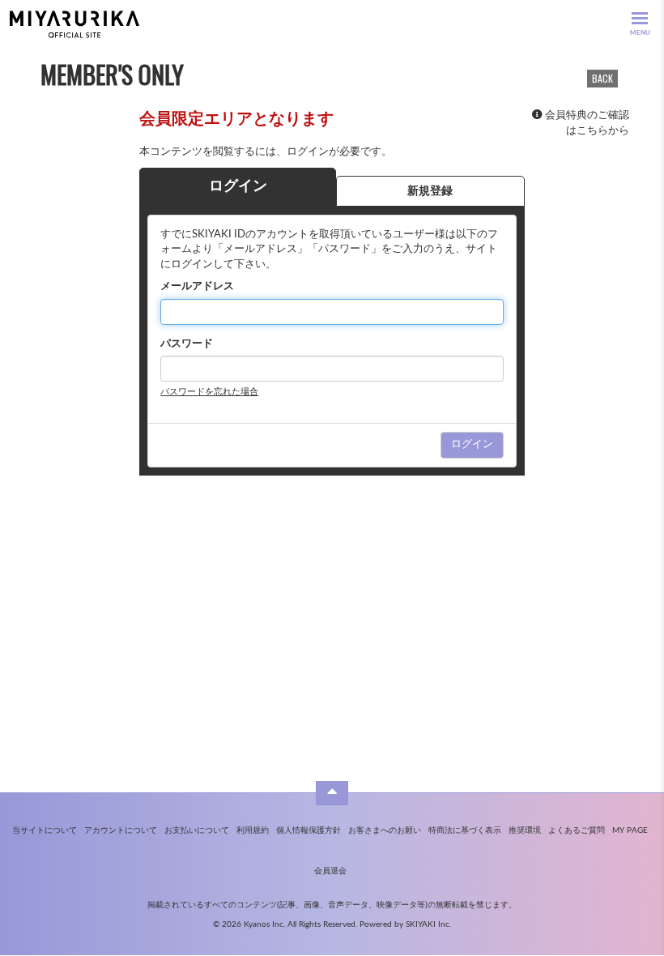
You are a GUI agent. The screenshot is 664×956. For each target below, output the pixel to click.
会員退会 (330, 871)
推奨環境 (525, 830)
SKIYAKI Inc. (428, 924)
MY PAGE (630, 830)
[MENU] (639, 18)
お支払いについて (196, 830)
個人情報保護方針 (308, 830)
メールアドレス (197, 286)
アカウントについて (120, 830)
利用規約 (252, 830)
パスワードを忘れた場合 (209, 391)
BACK (602, 78)
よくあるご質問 (576, 830)
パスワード (186, 344)
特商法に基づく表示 (464, 830)
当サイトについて (44, 830)
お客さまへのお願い (384, 830)
